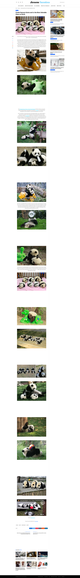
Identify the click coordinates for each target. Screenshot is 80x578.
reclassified (27, 115)
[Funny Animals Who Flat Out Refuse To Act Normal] (32, 564)
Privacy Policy (46, 576)
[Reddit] (12, 46)
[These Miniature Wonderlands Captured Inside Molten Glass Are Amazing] (57, 62)
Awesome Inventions (40, 576)
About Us (59, 576)
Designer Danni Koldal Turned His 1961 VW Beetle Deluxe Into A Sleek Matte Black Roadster (57, 36)
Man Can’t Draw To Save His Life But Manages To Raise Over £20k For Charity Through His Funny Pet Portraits (20, 569)
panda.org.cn (33, 517)
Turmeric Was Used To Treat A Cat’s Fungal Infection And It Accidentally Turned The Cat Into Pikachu (56, 20)
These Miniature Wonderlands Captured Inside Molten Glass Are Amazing (57, 68)
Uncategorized (53, 54)
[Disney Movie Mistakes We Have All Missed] (57, 47)
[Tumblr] (12, 44)
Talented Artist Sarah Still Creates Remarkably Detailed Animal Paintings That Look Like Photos (20, 559)
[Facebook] (12, 38)
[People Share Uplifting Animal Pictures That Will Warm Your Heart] (32, 554)
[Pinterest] (12, 42)
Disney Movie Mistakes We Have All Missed (56, 52)
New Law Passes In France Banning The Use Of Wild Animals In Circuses (42, 559)
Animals (19, 8)
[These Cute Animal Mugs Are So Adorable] (43, 564)
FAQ (49, 576)
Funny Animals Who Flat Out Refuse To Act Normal (31, 568)
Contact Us (63, 576)
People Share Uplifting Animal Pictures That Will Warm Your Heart (31, 558)
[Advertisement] (31, 102)
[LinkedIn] (12, 47)
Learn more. (36, 521)
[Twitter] (12, 40)
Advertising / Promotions (54, 576)
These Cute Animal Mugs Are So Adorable (42, 568)
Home (16, 8)
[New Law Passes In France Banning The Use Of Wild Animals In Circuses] (43, 554)
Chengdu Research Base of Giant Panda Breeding (27, 109)
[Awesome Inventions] (40, 2)
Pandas (37, 110)
